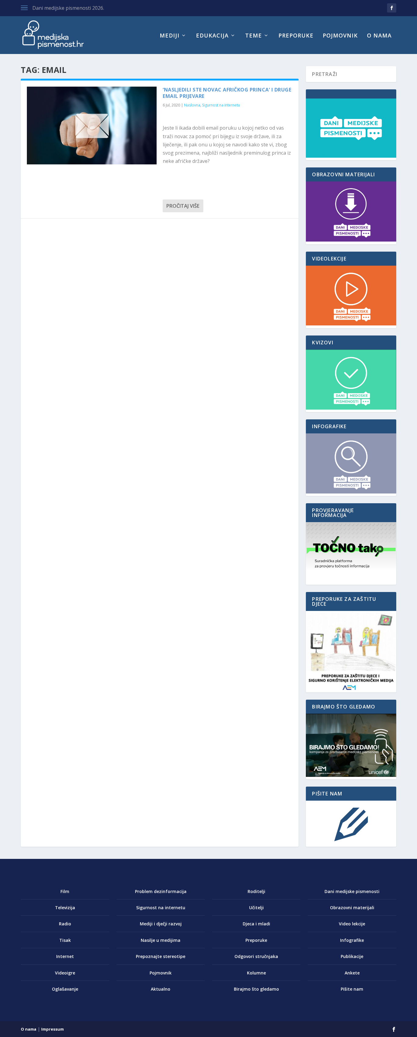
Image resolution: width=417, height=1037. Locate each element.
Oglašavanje (65, 989)
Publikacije (352, 956)
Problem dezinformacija (161, 891)
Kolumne (256, 973)
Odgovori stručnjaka (256, 956)
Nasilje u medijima (160, 940)
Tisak (65, 940)
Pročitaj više (182, 206)
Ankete (352, 973)
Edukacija (212, 36)
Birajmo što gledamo (256, 989)
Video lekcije (352, 924)
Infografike (352, 940)
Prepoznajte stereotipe (160, 956)
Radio (65, 924)
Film (64, 891)
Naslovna (192, 105)
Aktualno (160, 989)
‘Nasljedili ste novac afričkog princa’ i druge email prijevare (227, 92)
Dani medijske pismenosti (352, 891)
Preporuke (296, 36)
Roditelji (256, 891)
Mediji (169, 36)
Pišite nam (352, 989)
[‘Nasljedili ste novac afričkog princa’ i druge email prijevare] (92, 125)
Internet (65, 956)
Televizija (65, 907)
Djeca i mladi (256, 924)
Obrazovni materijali (352, 907)
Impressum (52, 1029)
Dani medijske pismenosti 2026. (68, 8)
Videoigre (65, 973)
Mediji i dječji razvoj (161, 924)
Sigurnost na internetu (221, 105)
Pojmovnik (340, 36)
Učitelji (256, 907)
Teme (253, 36)
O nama (379, 36)
